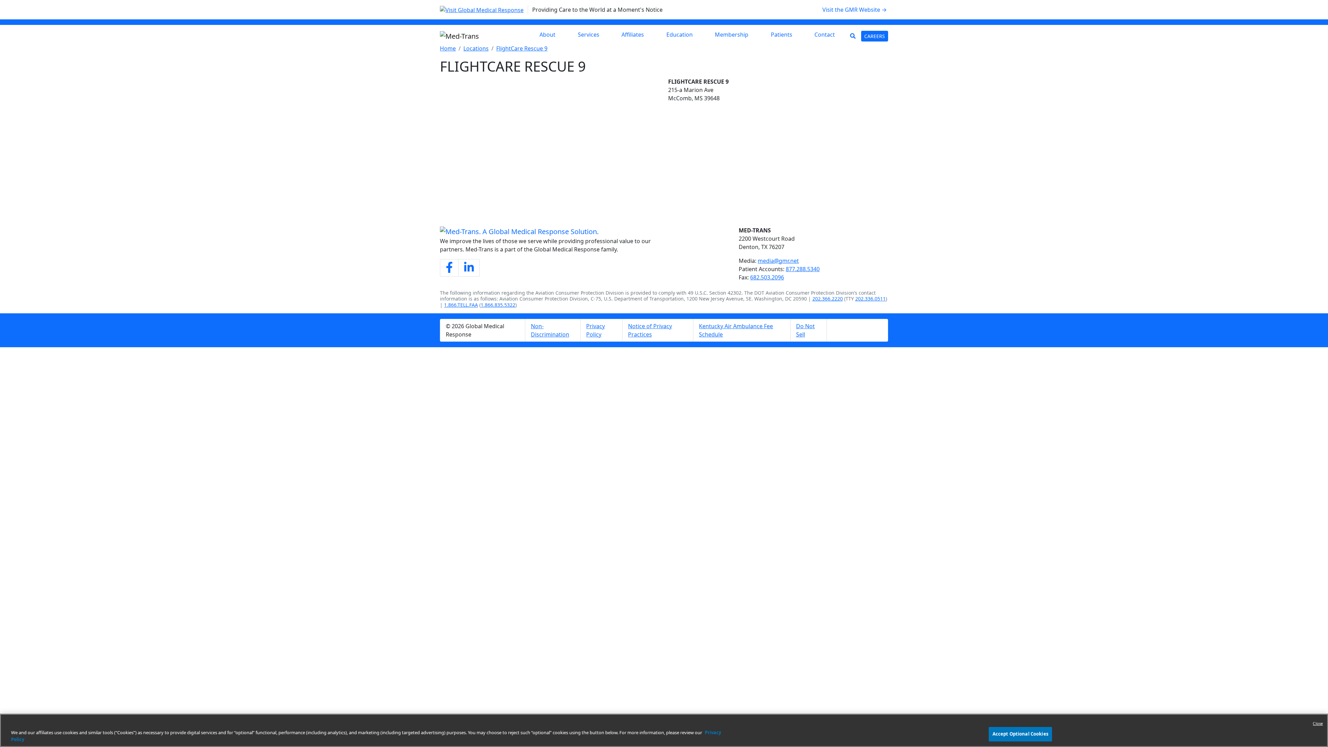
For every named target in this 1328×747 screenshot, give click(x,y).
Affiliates (632, 34)
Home (448, 48)
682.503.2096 (767, 277)
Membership (731, 34)
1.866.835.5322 (498, 305)
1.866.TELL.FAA (461, 305)
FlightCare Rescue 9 (521, 48)
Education (679, 34)
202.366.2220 (827, 298)
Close (1318, 723)
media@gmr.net (778, 261)
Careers (876, 36)
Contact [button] (824, 34)
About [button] (547, 34)
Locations (476, 48)
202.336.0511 (870, 298)
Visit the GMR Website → (857, 9)
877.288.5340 (803, 269)
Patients (781, 34)
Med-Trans (755, 230)
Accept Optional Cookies (1020, 734)
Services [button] (588, 34)
